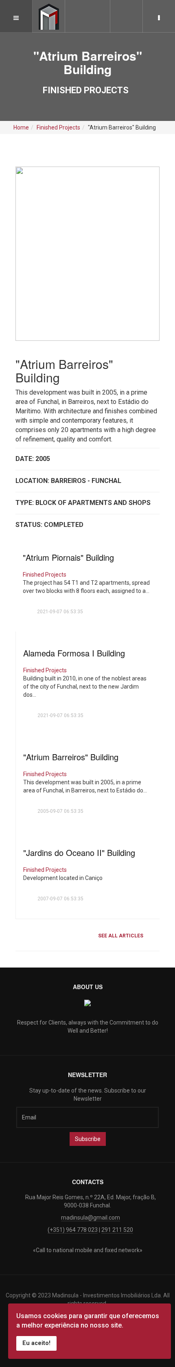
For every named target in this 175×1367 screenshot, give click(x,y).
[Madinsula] (49, 17)
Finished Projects (44, 574)
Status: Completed (49, 525)
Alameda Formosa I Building (74, 653)
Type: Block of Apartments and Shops (83, 503)
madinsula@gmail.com (90, 1217)
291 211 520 (117, 1230)
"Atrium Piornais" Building (68, 557)
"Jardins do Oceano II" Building (79, 852)
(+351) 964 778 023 (73, 1230)
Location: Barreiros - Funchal (68, 481)
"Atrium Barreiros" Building (70, 757)
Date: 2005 (32, 459)
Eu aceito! (36, 1343)
